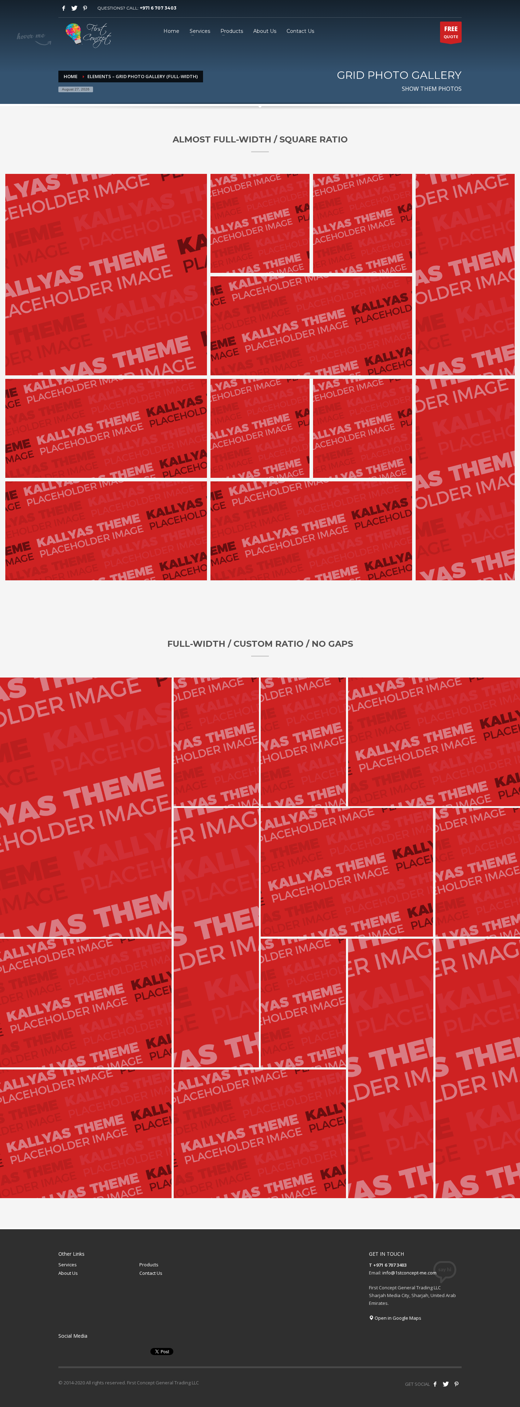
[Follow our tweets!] (445, 1384)
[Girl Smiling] (106, 274)
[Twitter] (74, 8)
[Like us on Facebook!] (435, 1384)
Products (148, 1264)
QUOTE (451, 32)
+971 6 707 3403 (158, 8)
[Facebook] (63, 8)
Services (67, 1264)
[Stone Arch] (362, 223)
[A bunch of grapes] (311, 326)
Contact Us (150, 1273)
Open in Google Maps (397, 1318)
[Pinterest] (85, 8)
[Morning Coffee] (260, 223)
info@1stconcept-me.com (409, 1273)
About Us (68, 1273)
